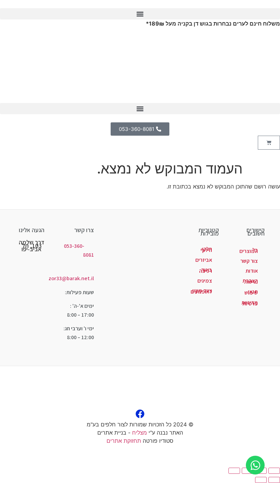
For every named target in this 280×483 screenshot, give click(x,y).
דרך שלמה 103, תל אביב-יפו (31, 245)
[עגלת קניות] (269, 143)
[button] (140, 13)
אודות (252, 270)
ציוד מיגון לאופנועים (201, 291)
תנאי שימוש (251, 292)
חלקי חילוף (206, 249)
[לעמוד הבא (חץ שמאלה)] (261, 480)
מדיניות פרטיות (249, 303)
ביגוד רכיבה (205, 270)
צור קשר (249, 261)
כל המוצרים (248, 250)
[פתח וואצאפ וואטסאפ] (255, 465)
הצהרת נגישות (250, 281)
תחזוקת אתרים (124, 440)
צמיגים (204, 280)
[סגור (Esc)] (234, 471)
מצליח (139, 432)
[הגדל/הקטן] (274, 471)
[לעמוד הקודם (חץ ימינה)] (274, 480)
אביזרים (203, 259)
